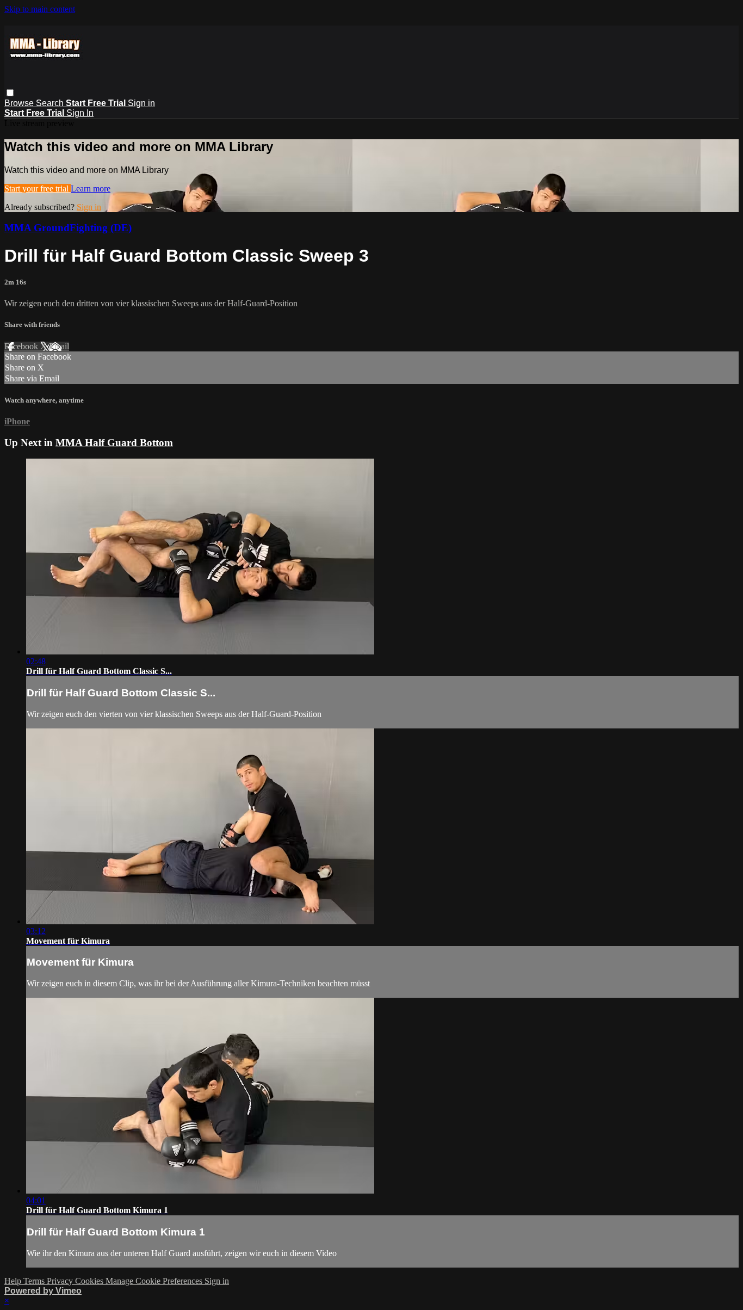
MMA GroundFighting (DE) (68, 227)
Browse (20, 103)
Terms (35, 1281)
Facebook (22, 346)
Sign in (141, 103)
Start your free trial (37, 188)
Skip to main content (39, 9)
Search (51, 103)
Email (59, 346)
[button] (10, 92)
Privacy (61, 1281)
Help (13, 1281)
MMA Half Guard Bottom (114, 442)
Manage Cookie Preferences (155, 1281)
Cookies (90, 1281)
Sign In (80, 113)
